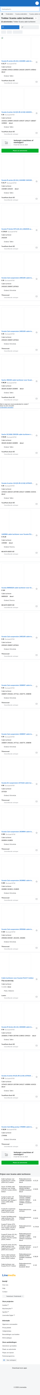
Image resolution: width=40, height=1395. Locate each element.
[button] (37, 3)
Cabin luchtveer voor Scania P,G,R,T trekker (17, 978)
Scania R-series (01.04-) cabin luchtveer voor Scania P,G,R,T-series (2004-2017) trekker (9, 1247)
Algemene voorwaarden (9, 1324)
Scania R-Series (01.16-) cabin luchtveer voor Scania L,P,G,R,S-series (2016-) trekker (9, 1237)
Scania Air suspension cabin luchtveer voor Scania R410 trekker (8, 1210)
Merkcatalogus (7, 1338)
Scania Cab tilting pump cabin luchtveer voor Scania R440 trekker (8, 1218)
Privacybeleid (6, 1327)
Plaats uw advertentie (20, 150)
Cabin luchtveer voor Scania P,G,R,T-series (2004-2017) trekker (8, 1180)
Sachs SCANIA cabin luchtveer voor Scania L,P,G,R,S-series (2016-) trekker (9, 1189)
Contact (4, 1292)
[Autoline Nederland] (12, 3)
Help (3, 1288)
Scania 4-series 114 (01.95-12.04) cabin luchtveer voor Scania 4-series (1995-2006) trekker (9, 1200)
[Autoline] (2, 14)
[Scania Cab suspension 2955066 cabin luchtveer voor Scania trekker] (20, 916)
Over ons (5, 1285)
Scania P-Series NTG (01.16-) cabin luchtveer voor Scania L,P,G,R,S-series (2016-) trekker (8, 1226)
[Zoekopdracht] (37, 9)
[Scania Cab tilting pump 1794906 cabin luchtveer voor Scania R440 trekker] (20, 1114)
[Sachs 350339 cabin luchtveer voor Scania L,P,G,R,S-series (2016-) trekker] (20, 367)
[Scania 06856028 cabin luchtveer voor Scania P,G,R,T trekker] (20, 574)
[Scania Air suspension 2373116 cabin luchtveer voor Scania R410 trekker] (20, 770)
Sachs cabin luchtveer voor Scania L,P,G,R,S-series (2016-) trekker (8, 1256)
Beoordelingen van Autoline (10, 1334)
